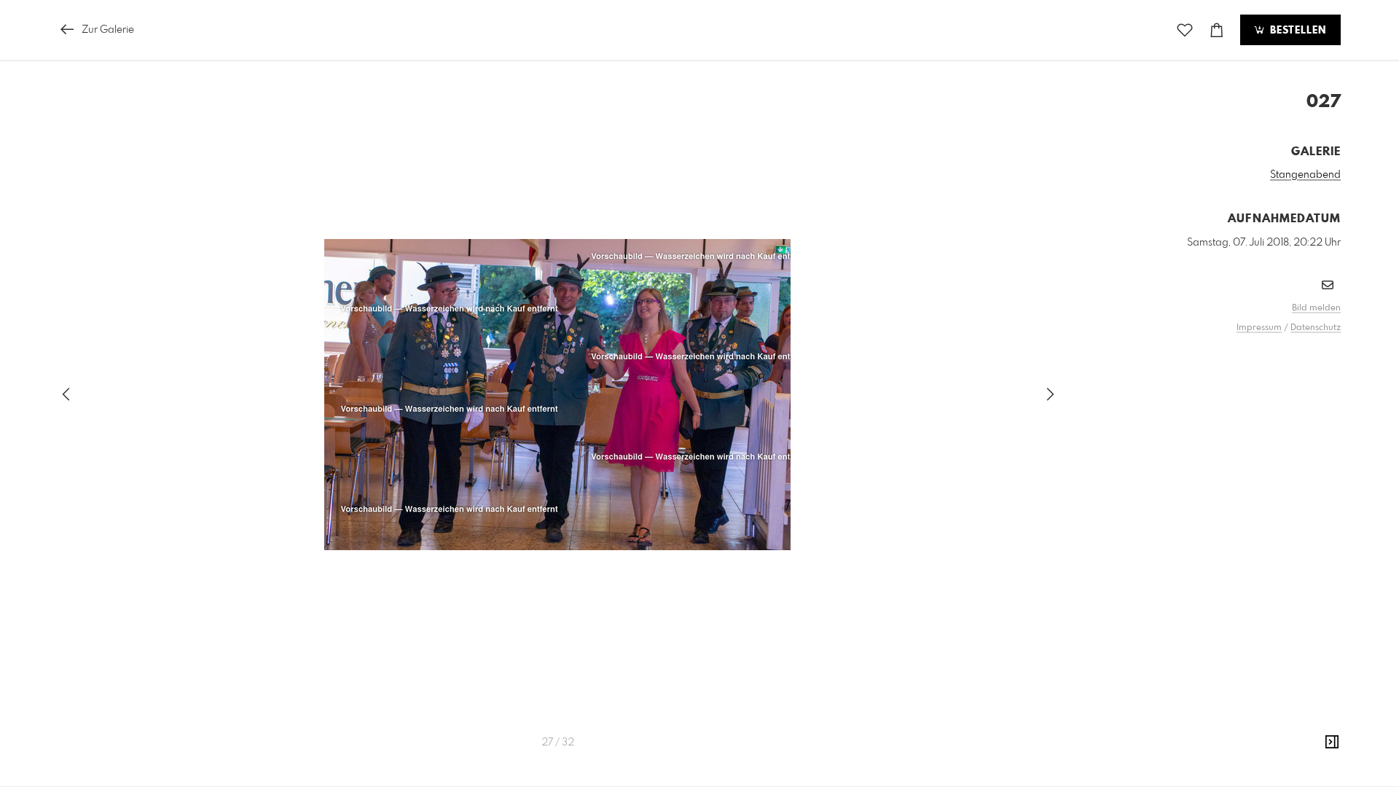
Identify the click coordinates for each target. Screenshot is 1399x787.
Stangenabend (1305, 175)
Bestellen (1296, 31)
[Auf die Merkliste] (1185, 30)
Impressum (1259, 328)
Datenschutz (1315, 328)
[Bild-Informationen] (1332, 742)
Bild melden (1316, 308)
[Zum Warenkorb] (1217, 30)
